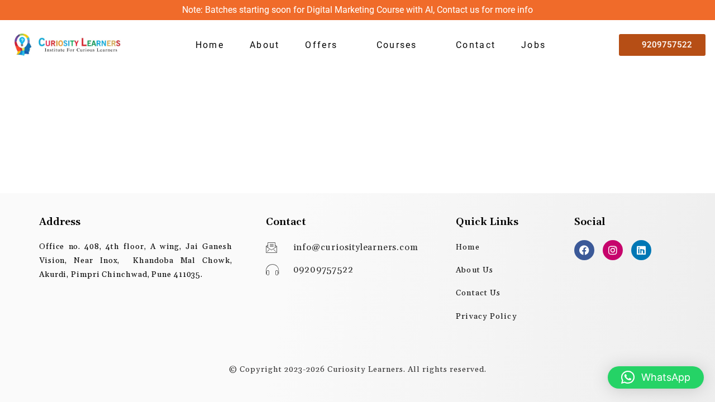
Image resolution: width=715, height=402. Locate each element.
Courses (396, 45)
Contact (475, 45)
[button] (328, 45)
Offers (321, 45)
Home (210, 45)
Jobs (533, 45)
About (265, 45)
